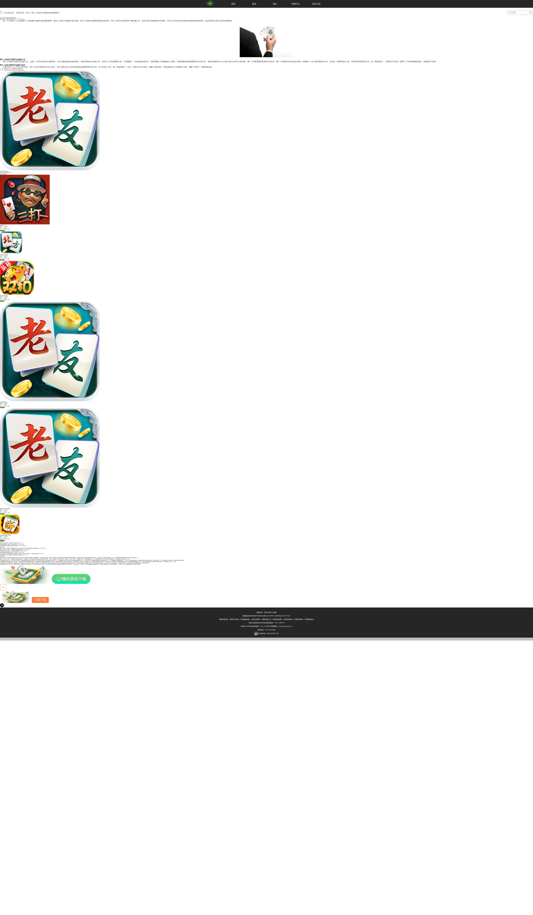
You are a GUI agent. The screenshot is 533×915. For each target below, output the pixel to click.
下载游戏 (2, 230)
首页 (233, 4)
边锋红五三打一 (4, 225)
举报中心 (296, 4)
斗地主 (22, 65)
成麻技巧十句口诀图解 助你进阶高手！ (14, 68)
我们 (275, 4)
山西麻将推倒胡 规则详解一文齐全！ (9, 552)
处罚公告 (316, 4)
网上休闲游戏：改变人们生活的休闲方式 (14, 70)
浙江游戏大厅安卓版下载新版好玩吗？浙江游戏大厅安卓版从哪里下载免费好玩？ (20, 548)
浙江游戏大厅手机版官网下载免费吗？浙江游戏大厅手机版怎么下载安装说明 (19, 553)
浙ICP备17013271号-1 (283, 616)
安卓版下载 (3, 172)
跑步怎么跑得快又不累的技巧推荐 (8, 543)
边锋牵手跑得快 (9, 19)
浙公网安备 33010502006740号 (268, 633)
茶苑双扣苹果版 (4, 295)
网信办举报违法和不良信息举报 (259, 623)
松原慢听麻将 (3, 402)
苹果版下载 (8, 172)
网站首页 (20, 13)
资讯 (254, 4)
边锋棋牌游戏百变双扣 (5, 535)
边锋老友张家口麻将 (5, 508)
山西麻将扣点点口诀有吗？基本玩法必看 (10, 555)
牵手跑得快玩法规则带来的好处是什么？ (10, 545)
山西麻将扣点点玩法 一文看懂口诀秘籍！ (10, 551)
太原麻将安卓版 (4, 254)
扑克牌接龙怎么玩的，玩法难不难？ (9, 544)
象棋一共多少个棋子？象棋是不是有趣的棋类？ (11, 549)
